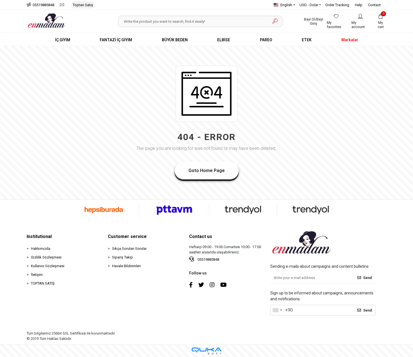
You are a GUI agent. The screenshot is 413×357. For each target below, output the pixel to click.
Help (358, 5)
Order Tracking (337, 5)
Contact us (200, 236)
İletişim (37, 275)
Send (367, 278)
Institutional (39, 236)
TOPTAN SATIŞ (43, 283)
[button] (380, 21)
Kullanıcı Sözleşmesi (47, 266)
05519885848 (208, 259)
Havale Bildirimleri (126, 266)
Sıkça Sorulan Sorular (129, 248)
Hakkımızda (40, 248)
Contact (374, 5)
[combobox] (277, 310)
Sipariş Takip (122, 257)
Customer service (127, 236)
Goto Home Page (207, 170)
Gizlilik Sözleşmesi (46, 257)
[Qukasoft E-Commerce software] (206, 350)
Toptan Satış (83, 5)
